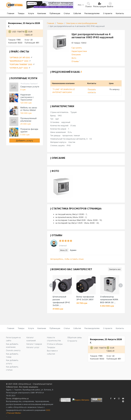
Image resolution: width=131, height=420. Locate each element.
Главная (10, 13)
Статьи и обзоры (55, 344)
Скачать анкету (13, 350)
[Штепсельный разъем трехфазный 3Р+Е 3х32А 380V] (62, 284)
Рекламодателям (92, 13)
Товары (21, 13)
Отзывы (76, 61)
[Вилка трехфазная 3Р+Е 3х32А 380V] (86, 284)
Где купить (77, 48)
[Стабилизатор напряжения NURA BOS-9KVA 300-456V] (109, 284)
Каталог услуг (32, 347)
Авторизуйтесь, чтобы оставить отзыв (67, 259)
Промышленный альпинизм (28, 119)
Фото (74, 58)
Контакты (120, 13)
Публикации (55, 13)
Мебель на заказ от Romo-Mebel (28, 108)
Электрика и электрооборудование (81, 23)
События (77, 13)
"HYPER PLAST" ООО (18, 68)
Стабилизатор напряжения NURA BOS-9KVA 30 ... (109, 299)
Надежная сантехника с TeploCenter (27, 97)
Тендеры (51, 347)
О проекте (107, 13)
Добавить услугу (24, 140)
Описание (76, 54)
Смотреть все (115, 269)
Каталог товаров (34, 344)
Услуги (31, 13)
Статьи (67, 13)
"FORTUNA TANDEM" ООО (20, 64)
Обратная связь (74, 337)
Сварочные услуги (29, 86)
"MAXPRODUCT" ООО (18, 61)
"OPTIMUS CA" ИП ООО (19, 57)
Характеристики (79, 51)
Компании (41, 13)
